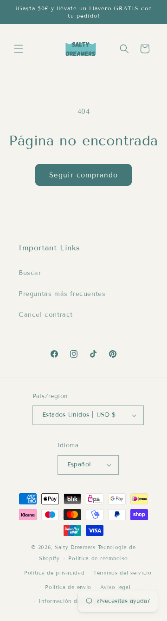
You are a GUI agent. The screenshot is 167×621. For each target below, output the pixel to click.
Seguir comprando (83, 175)
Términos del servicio (122, 572)
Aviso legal (115, 587)
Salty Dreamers (75, 547)
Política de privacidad (54, 572)
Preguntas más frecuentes (62, 294)
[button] (18, 49)
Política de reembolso (98, 558)
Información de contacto (72, 601)
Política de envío (68, 587)
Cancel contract (46, 315)
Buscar (30, 273)
